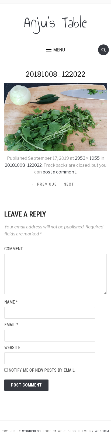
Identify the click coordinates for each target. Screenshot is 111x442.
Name (11, 302)
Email (11, 324)
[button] (55, 50)
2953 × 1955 (87, 158)
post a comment (59, 172)
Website (12, 347)
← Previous (44, 184)
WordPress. (32, 431)
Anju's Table (55, 22)
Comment (13, 248)
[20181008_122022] (55, 116)
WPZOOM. (102, 431)
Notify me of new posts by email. (42, 370)
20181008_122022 (23, 165)
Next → (72, 184)
